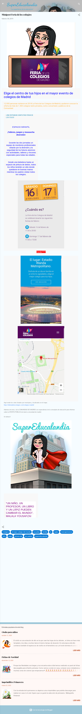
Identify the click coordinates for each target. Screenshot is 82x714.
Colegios (6, 532)
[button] (79, 15)
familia (44, 532)
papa (10, 536)
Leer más (76, 650)
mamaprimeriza (66, 532)
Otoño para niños (10, 632)
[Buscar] (79, 4)
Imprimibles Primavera (12, 682)
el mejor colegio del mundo (21, 532)
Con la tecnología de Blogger (42, 710)
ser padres (28, 536)
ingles (56, 532)
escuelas (36, 532)
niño (4, 536)
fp (50, 532)
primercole (18, 536)
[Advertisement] (41, 604)
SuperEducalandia (22, 4)
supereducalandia (41, 536)
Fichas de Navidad (10, 657)
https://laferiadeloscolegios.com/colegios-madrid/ (19, 405)
